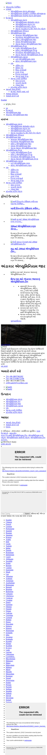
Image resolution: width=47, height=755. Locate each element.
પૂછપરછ (14, 321)
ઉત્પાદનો (9, 18)
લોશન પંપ (19, 68)
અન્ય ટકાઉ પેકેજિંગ (19, 79)
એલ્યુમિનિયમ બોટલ (19, 20)
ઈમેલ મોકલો (6, 444)
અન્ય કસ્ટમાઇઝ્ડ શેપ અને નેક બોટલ (30, 29)
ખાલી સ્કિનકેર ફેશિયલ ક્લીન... (25, 208)
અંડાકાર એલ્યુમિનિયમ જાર (26, 35)
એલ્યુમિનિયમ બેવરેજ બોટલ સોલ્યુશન (26, 16)
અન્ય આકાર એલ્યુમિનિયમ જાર (28, 44)
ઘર (7, 108)
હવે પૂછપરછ (5, 345)
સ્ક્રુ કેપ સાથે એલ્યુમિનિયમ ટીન (14, 435)
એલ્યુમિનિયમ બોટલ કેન (25, 24)
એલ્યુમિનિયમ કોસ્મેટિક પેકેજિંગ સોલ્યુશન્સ (28, 14)
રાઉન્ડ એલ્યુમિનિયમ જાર (25, 40)
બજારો (8, 9)
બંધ (12, 63)
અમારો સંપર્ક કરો (12, 96)
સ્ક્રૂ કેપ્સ (19, 72)
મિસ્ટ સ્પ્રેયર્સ (20, 70)
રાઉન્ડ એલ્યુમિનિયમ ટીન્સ (26, 50)
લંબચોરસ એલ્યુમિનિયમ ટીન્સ (27, 53)
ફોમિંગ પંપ (19, 66)
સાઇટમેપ (13, 433)
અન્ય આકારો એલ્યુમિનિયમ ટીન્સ (29, 55)
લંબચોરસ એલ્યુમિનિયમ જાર (27, 37)
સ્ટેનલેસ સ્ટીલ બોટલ (19, 87)
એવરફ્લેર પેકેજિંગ (13, 7)
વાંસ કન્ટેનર (20, 81)
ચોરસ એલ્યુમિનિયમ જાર (25, 42)
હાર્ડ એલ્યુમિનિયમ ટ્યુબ (25, 59)
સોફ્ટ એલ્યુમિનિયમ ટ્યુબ (25, 61)
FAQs (8, 427)
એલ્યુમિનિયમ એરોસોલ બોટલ (27, 22)
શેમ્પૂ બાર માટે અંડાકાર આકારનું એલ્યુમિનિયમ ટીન (25, 280)
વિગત (19, 321)
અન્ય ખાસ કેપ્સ (21, 76)
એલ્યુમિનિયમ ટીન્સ (19, 46)
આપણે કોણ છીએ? (13, 89)
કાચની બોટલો (20, 83)
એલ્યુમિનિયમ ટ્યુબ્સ (19, 57)
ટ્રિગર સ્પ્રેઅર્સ (21, 74)
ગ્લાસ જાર (19, 85)
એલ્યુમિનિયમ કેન (13, 401)
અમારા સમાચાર (12, 94)
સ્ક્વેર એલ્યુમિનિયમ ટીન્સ (26, 48)
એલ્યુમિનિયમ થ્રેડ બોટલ (25, 27)
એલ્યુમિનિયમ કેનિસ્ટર (20, 31)
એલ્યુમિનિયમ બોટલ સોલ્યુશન (23, 11)
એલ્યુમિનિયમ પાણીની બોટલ (18, 438)
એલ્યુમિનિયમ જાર (18, 33)
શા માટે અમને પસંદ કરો (20, 92)
